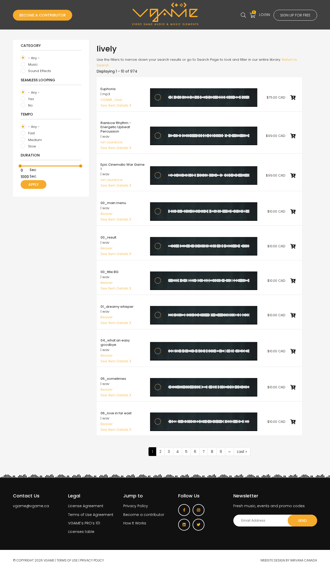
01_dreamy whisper (117, 306)
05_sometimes (113, 378)
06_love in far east (116, 413)
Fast (31, 133)
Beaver (107, 213)
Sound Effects (39, 70)
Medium (34, 139)
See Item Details (115, 105)
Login (264, 14)
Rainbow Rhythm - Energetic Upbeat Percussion (116, 127)
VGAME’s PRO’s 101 (84, 523)
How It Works (134, 523)
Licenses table (81, 531)
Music (32, 64)
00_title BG (109, 271)
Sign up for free (295, 15)
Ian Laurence (111, 142)
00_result (108, 237)
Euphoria (108, 88)
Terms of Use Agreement (90, 514)
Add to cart (292, 97)
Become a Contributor (42, 15)
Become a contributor (143, 514)
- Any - (33, 58)
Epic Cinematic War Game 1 (123, 166)
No (30, 105)
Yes (30, 98)
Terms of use (67, 560)
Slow (31, 146)
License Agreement (85, 505)
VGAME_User (111, 99)
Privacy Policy (135, 505)
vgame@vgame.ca (31, 505)
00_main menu (113, 202)
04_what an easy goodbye (115, 342)
